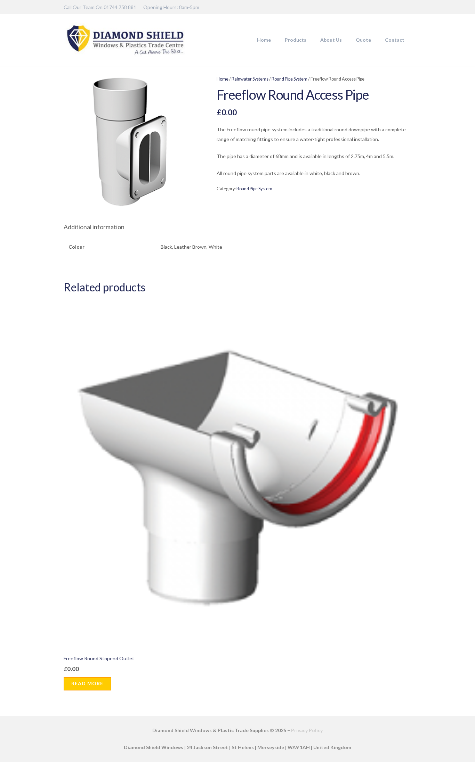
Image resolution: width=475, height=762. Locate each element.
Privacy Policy (307, 730)
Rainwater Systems (250, 79)
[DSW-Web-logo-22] (125, 40)
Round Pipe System (289, 79)
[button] (309, 40)
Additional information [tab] (94, 227)
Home (222, 79)
